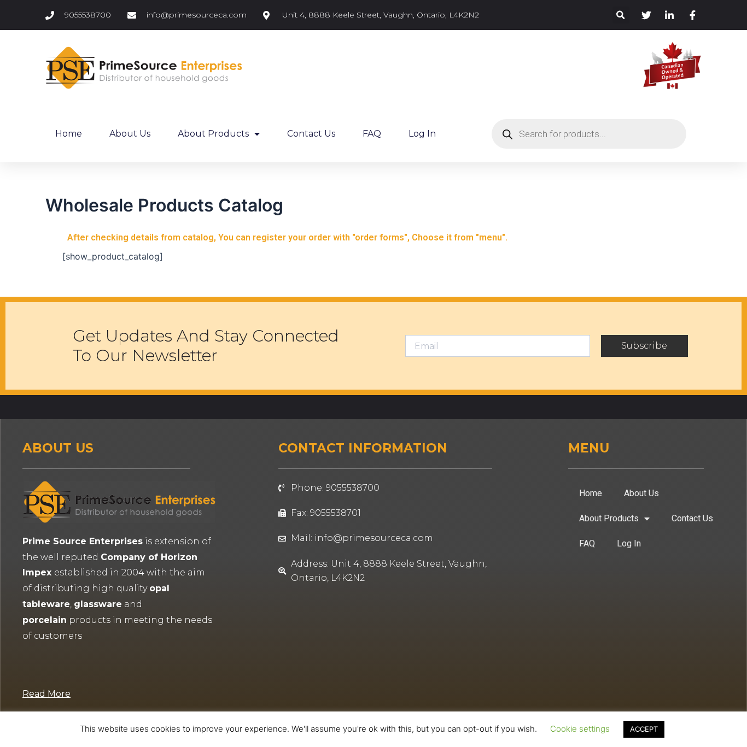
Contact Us (311, 133)
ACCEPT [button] (644, 729)
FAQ (372, 133)
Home (68, 133)
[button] (620, 15)
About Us (129, 133)
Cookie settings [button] (580, 729)
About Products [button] (213, 133)
